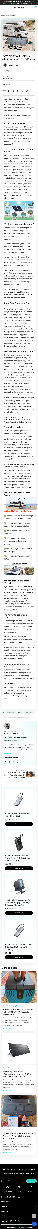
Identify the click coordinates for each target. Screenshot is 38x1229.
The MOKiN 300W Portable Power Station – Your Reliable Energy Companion (18, 1136)
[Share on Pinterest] (18, 91)
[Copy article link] (27, 91)
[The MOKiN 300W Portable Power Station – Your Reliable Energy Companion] (19, 1111)
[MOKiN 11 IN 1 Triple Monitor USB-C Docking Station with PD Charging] (19, 931)
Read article (7, 1028)
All (3, 713)
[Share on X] (13, 91)
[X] (13, 762)
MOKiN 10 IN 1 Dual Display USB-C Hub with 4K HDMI (19, 814)
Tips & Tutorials (29, 713)
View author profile (11, 757)
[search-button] (32, 8)
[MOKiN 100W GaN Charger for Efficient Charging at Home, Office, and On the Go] (19, 886)
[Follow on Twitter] (19, 1221)
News (20, 713)
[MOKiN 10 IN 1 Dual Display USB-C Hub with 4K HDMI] (19, 800)
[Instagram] (9, 762)
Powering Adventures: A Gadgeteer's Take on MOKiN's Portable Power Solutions (17, 1074)
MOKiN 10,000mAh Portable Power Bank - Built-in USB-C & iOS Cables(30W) (18, 858)
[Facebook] (5, 762)
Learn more (19, 824)
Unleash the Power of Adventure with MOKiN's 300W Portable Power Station (18, 1012)
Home (3, 16)
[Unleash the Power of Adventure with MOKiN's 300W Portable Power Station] (19, 987)
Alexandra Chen (12, 733)
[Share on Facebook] (9, 91)
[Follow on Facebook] (15, 1221)
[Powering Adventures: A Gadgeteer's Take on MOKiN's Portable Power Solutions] (19, 1049)
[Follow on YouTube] (3, 1221)
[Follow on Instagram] (11, 1221)
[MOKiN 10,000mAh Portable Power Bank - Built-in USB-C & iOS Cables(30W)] (19, 842)
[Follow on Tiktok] (7, 1221)
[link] (7, 1187)
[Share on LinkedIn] (22, 91)
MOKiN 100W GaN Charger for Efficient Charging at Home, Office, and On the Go (17, 902)
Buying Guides (11, 713)
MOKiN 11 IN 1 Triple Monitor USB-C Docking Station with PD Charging (18, 947)
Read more (7, 753)
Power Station (11, 16)
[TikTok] (18, 762)
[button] (5, 7)
